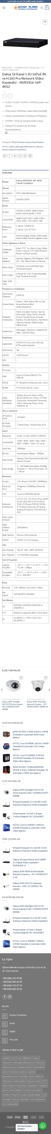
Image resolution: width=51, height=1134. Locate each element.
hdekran (39, 1076)
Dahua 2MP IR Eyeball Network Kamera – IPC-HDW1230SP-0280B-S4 (37, 704)
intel (38, 1081)
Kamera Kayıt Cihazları (27, 68)
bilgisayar (27, 1058)
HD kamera (7, 1081)
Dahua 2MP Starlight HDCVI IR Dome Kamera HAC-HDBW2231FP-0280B (12, 705)
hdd (31, 1076)
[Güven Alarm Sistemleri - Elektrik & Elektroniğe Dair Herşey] (26, 8)
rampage (6, 1099)
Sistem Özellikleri (18, 1015)
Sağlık (12, 1031)
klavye (5, 1090)
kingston (43, 1085)
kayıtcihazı (22, 149)
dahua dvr (7, 1062)
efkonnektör (39, 1067)
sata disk (24, 1099)
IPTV (45, 1081)
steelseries (40, 1099)
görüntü (32, 1072)
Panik (12, 1023)
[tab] (25, 173)
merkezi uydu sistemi (33, 1090)
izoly (5, 1085)
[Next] (49, 695)
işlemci (12, 1085)
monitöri (6, 1095)
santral (15, 1099)
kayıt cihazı (21, 1085)
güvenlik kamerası (10, 1076)
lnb (12, 1090)
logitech (19, 1090)
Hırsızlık (13, 1039)
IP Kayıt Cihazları (18, 142)
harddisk (23, 1076)
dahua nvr (13, 149)
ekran (5, 1072)
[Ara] (42, 7)
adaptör (6, 1058)
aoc (13, 1058)
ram (44, 1095)
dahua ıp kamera (9, 1067)
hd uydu (31, 1081)
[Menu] (4, 7)
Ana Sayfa (7, 68)
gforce (23, 1072)
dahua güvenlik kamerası (25, 146)
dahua (12, 146)
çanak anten (13, 1104)
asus (19, 1058)
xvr (4, 1104)
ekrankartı (14, 1072)
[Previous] (2, 695)
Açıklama (7, 173)
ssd (31, 1099)
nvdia (23, 1095)
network (15, 1095)
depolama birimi (25, 1067)
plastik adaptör (34, 1095)
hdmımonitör (20, 1081)
